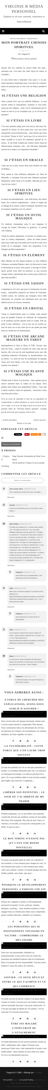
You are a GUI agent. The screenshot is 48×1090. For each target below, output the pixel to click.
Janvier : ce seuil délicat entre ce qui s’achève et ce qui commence (24, 982)
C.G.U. (33, 1083)
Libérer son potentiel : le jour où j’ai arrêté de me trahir (24, 796)
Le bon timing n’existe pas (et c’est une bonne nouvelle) (24, 843)
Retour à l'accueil (24, 423)
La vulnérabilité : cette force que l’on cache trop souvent (24, 750)
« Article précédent (9, 420)
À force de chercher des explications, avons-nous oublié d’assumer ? (24, 704)
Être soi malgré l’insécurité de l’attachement (24, 1028)
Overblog (38, 1072)
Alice (15, 101)
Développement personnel (24, 38)
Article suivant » (40, 420)
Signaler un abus (23, 1083)
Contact (12, 1083)
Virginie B (29, 463)
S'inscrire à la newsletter (11, 444)
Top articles (39, 1080)
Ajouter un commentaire (22, 480)
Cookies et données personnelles (16, 1086)
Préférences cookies (35, 1086)
